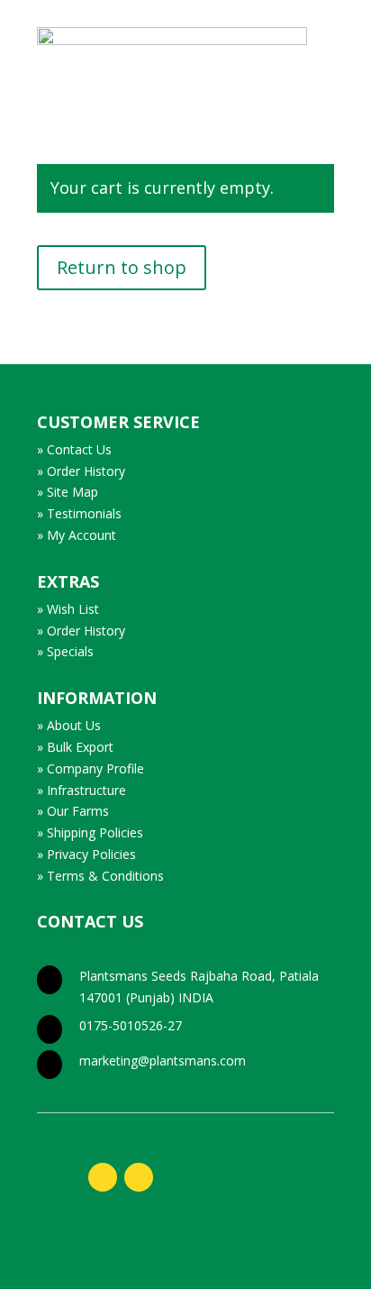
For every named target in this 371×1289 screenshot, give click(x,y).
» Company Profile (90, 768)
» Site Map (67, 491)
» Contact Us (74, 449)
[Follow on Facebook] (102, 1177)
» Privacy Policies (86, 854)
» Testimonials (79, 513)
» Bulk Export (75, 746)
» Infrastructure (81, 790)
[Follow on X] (138, 1177)
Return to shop (121, 267)
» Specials (65, 651)
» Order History (81, 471)
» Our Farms (73, 810)
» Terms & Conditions (100, 875)
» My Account (76, 535)
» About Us (69, 725)
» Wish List (68, 608)
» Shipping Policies (90, 832)
